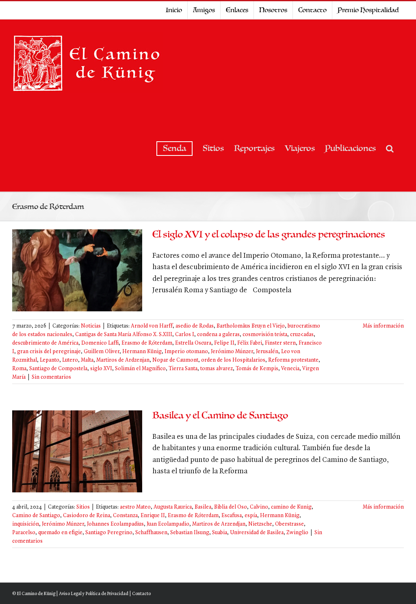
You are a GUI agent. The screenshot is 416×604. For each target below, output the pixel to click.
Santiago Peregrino (108, 533)
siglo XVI (101, 369)
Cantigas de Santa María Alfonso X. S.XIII (123, 335)
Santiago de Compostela (58, 369)
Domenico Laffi (100, 343)
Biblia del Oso (230, 507)
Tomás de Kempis (257, 369)
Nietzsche (260, 524)
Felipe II (224, 343)
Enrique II (153, 516)
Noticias (91, 326)
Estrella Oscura (193, 343)
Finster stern (280, 343)
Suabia (219, 533)
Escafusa (231, 516)
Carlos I (184, 335)
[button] (390, 149)
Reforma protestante (293, 360)
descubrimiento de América (45, 343)
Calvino (259, 507)
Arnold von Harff (152, 326)
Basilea (203, 507)
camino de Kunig (291, 507)
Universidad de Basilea (257, 533)
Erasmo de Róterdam (146, 343)
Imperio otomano (186, 352)
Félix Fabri (249, 343)
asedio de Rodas (195, 326)
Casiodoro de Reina (86, 516)
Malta (87, 360)
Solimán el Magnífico (140, 369)
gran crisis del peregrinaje (49, 352)
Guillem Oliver (101, 352)
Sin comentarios (51, 377)
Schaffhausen (151, 533)
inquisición (25, 524)
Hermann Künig (142, 352)
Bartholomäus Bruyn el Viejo (251, 326)
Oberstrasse (289, 524)
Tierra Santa (183, 369)
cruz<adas (302, 335)
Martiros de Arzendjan (218, 524)
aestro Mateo (135, 507)
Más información (383, 326)
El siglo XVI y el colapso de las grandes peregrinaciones (268, 234)
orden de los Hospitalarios (233, 360)
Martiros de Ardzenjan (123, 360)
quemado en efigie (60, 533)
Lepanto (49, 360)
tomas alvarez (216, 369)
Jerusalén (267, 352)
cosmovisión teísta (265, 335)
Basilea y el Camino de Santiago (220, 415)
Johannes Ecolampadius (115, 524)
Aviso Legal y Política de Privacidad (93, 593)
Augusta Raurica (173, 507)
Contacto (141, 593)
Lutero (70, 360)
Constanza (125, 516)
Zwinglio (297, 533)
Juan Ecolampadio (168, 524)
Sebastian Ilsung (189, 533)
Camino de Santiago (36, 516)
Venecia (290, 369)
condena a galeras (218, 335)
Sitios (83, 507)
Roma (19, 369)
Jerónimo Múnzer (232, 352)
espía (251, 516)
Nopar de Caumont (175, 360)
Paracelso (23, 533)
